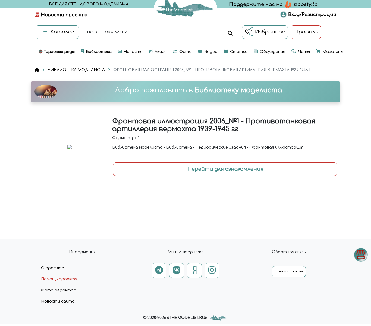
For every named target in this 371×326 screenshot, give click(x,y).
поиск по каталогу (106, 33)
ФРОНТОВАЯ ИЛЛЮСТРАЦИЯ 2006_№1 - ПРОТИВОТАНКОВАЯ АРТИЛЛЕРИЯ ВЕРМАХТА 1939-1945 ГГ (213, 70)
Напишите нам (289, 271)
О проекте (52, 268)
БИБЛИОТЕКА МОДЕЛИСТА (76, 70)
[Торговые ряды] (360, 254)
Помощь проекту (59, 279)
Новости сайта (58, 301)
